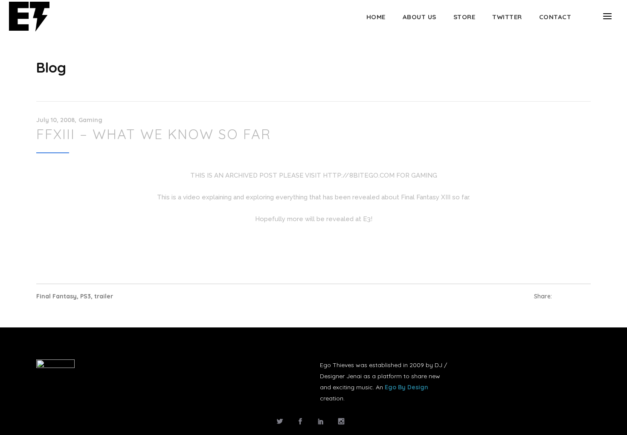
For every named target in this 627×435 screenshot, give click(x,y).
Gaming (90, 120)
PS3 (85, 296)
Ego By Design (406, 387)
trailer (103, 296)
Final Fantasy (56, 296)
